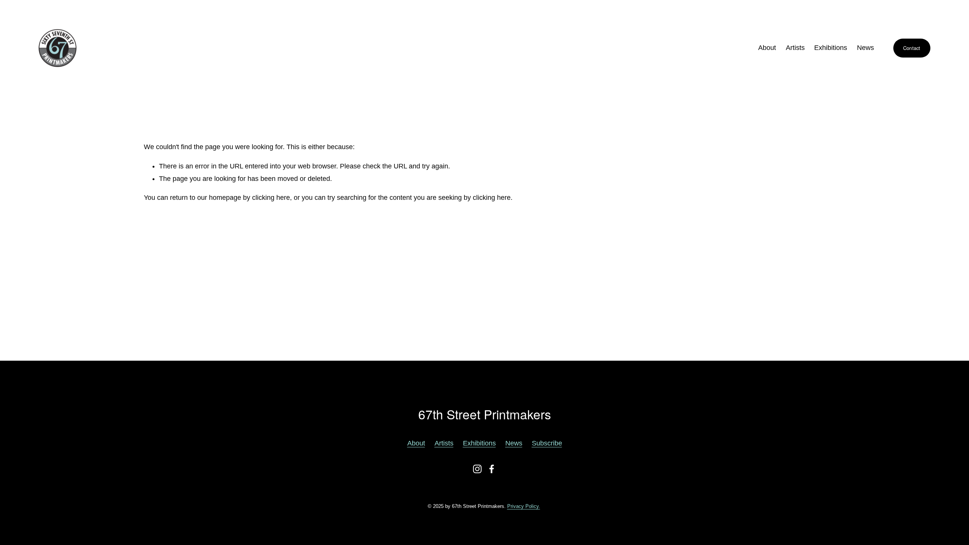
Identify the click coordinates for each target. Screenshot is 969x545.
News (865, 47)
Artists (444, 443)
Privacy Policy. (523, 506)
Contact (912, 47)
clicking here (271, 197)
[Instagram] (477, 468)
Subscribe (547, 443)
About (767, 47)
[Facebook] (491, 468)
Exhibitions (830, 47)
